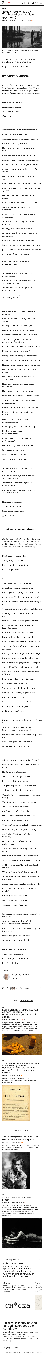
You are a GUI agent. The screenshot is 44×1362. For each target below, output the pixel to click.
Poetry (4, 9)
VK (21, 1352)
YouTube (31, 1352)
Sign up (7, 1348)
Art (3, 1007)
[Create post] (29, 2)
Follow (14, 978)
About (15, 1348)
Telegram (15, 1352)
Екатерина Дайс (8, 1142)
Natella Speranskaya (10, 1202)
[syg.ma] (3, 2)
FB (19, 1352)
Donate (9, 3)
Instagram (26, 1352)
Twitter (37, 1352)
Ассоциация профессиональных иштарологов (20, 1137)
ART (3, 1195)
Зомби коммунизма (15, 76)
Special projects (11, 1259)
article (19, 544)
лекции (25, 90)
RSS (41, 1352)
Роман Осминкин (9, 20)
